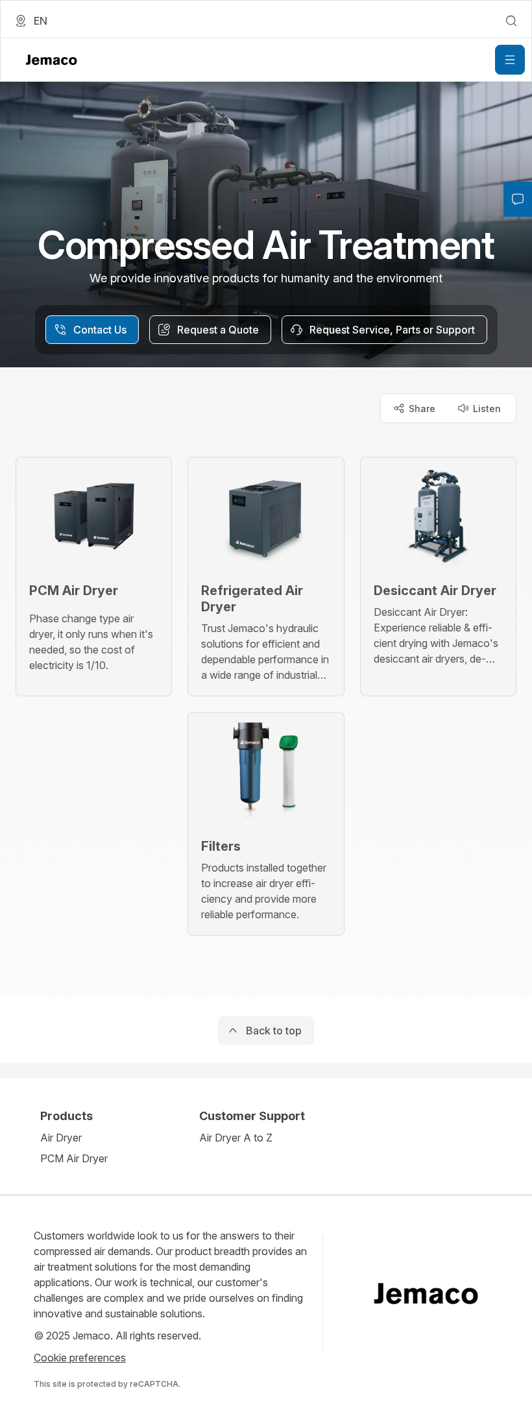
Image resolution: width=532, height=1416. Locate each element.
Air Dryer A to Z (235, 1137)
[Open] (510, 60)
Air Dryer (61, 1137)
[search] (511, 21)
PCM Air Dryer (74, 1158)
